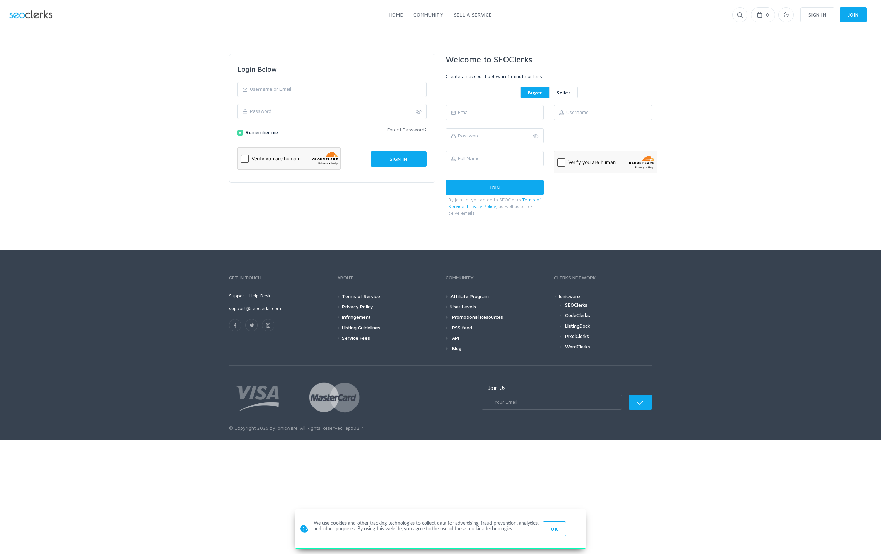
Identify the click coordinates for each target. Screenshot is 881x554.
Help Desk (260, 295)
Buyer (535, 92)
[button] (536, 136)
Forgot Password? (407, 129)
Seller (563, 92)
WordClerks (577, 346)
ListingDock (577, 326)
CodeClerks (577, 315)
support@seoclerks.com (255, 308)
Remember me (262, 132)
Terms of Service (361, 296)
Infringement (356, 317)
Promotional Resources (476, 317)
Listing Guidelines (361, 327)
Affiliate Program (469, 296)
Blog (455, 348)
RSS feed (461, 327)
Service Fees (356, 338)
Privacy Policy (481, 206)
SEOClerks (576, 305)
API (454, 338)
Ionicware (569, 296)
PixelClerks (577, 336)
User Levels (463, 306)
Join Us (497, 388)
